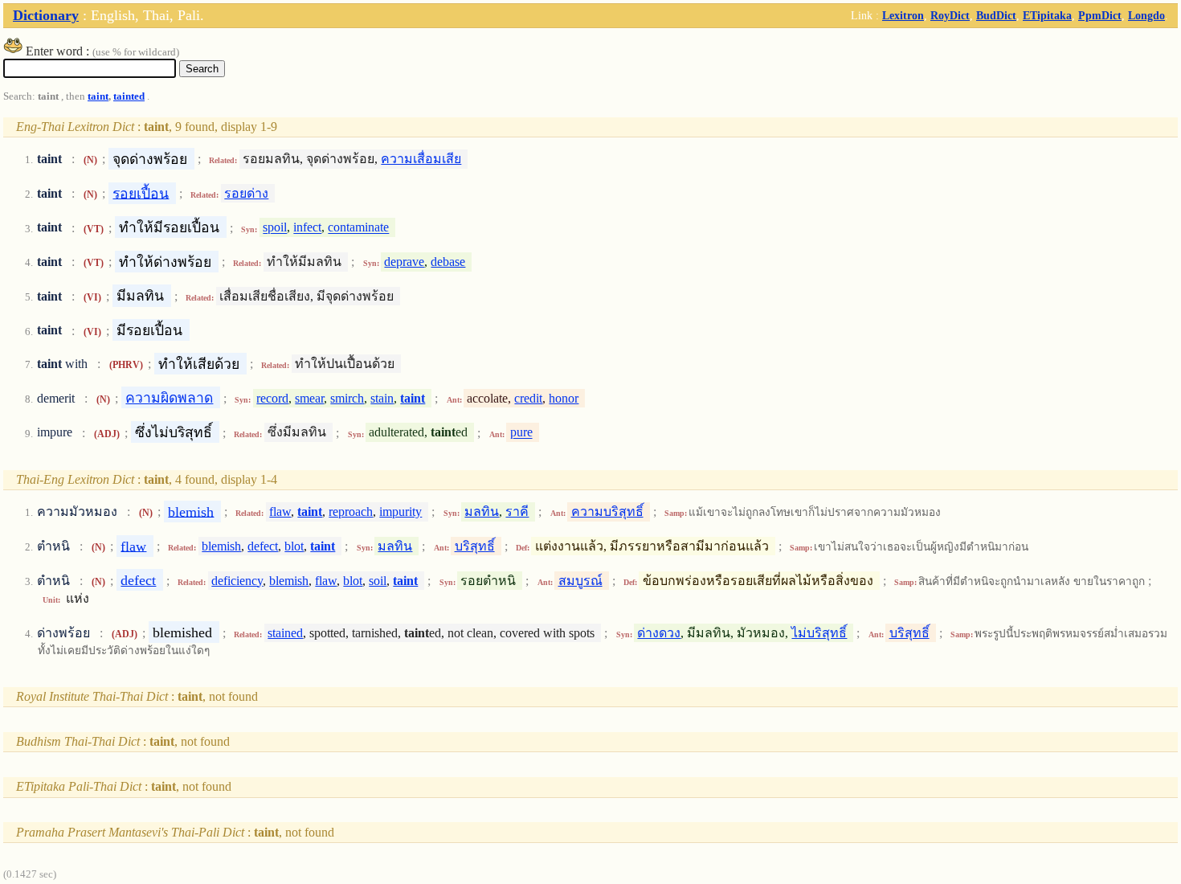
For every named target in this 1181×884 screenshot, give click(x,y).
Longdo (1146, 15)
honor (563, 398)
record (272, 398)
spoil (275, 228)
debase (448, 261)
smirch (347, 398)
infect (307, 228)
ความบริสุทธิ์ (607, 511)
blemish (191, 511)
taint (98, 96)
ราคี (517, 511)
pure (521, 433)
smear (309, 398)
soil (377, 580)
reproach (351, 511)
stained (285, 633)
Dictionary (46, 15)
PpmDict (1100, 15)
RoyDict (950, 15)
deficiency (237, 580)
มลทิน (481, 511)
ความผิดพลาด (169, 398)
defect (262, 546)
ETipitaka (1047, 15)
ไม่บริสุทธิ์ (819, 633)
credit (528, 398)
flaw (280, 511)
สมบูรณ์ (580, 580)
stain (382, 398)
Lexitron (903, 15)
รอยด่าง (246, 193)
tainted (129, 96)
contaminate (358, 228)
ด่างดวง (658, 633)
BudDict (996, 15)
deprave (404, 261)
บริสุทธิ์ (475, 546)
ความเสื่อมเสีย (421, 159)
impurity (400, 511)
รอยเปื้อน (140, 193)
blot (294, 546)
